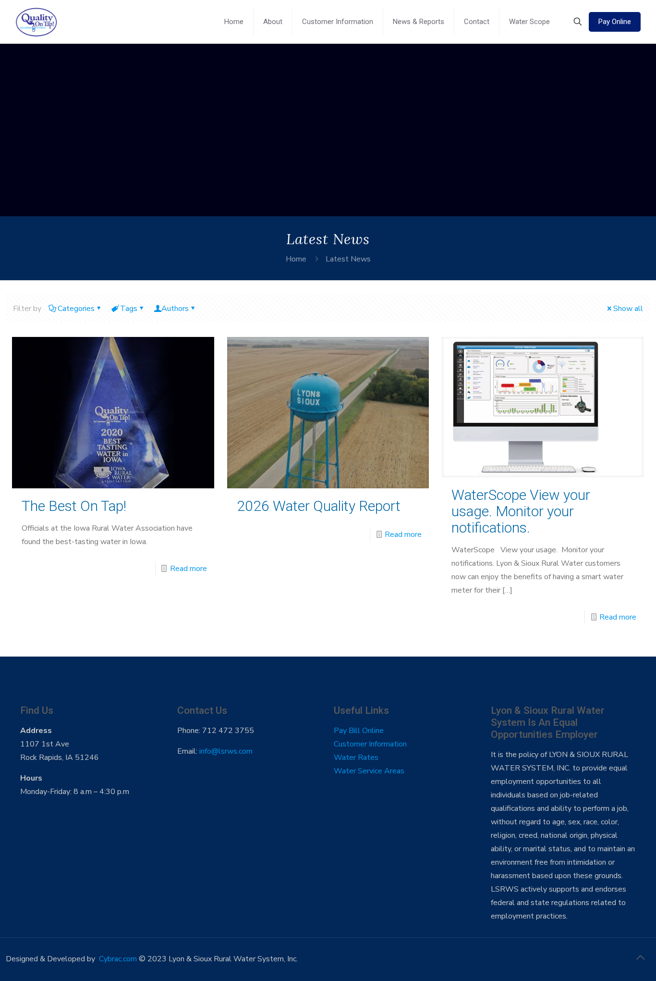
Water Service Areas (369, 771)
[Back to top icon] (640, 958)
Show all (628, 308)
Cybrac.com (118, 959)
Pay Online (614, 21)
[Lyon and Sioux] (36, 21)
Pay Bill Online (359, 730)
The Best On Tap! (74, 505)
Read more (188, 568)
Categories (76, 308)
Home (296, 259)
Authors (175, 308)
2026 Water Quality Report (319, 505)
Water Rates (356, 757)
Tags (128, 308)
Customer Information (370, 744)
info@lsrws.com (226, 751)
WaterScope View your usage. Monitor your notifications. (520, 511)
